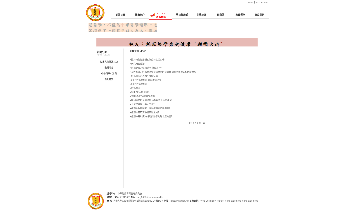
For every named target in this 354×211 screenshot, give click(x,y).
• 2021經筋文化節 (139, 84)
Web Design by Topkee (212, 201)
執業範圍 (201, 14)
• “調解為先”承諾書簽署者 (142, 96)
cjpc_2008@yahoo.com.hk (149, 197)
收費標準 (240, 14)
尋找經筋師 (182, 14)
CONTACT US (262, 2)
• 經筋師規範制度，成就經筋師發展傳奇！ (150, 108)
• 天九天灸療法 (137, 64)
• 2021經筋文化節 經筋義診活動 (145, 80)
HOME (251, 2)
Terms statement (232, 201)
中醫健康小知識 (109, 73)
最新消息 (109, 67)
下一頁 (202, 123)
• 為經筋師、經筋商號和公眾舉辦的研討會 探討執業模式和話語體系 (163, 72)
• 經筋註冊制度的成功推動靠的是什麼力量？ (151, 116)
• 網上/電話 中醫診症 (140, 92)
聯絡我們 (259, 14)
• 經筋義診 (135, 88)
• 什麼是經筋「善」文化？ (143, 104)
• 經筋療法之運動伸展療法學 (144, 76)
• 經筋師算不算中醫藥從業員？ (145, 112)
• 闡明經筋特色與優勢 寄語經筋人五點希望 (151, 100)
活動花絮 (109, 79)
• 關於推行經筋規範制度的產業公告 (147, 59)
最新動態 (161, 16)
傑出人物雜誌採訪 (109, 61)
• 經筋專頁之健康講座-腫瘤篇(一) (146, 68)
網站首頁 (120, 14)
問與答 (220, 14)
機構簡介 (140, 14)
